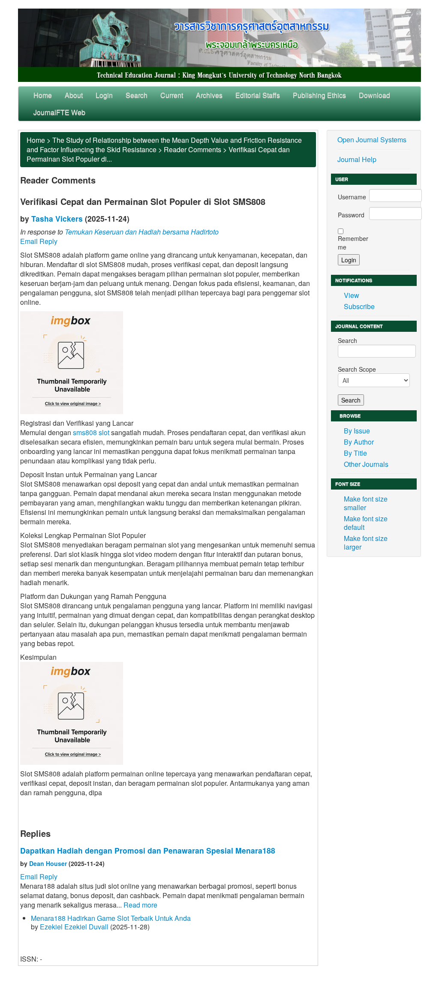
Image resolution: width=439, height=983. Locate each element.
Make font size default (366, 523)
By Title (355, 453)
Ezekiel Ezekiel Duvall (74, 927)
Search (136, 95)
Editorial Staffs (257, 95)
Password (351, 214)
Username (352, 196)
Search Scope (357, 369)
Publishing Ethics (319, 95)
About (74, 95)
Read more (140, 905)
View (351, 295)
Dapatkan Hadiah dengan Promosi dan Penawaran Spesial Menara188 (147, 850)
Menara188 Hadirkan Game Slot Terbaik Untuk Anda (111, 918)
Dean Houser (48, 863)
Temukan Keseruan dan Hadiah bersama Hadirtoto (142, 232)
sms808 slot (91, 432)
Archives (209, 95)
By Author (359, 442)
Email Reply (38, 241)
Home (42, 95)
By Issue (357, 431)
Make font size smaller (366, 503)
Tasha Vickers (57, 218)
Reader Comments (192, 149)
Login (104, 95)
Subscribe (359, 306)
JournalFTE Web (59, 112)
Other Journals (366, 464)
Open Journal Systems (371, 139)
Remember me (353, 242)
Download (374, 95)
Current (171, 95)
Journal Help (356, 159)
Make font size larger (366, 542)
